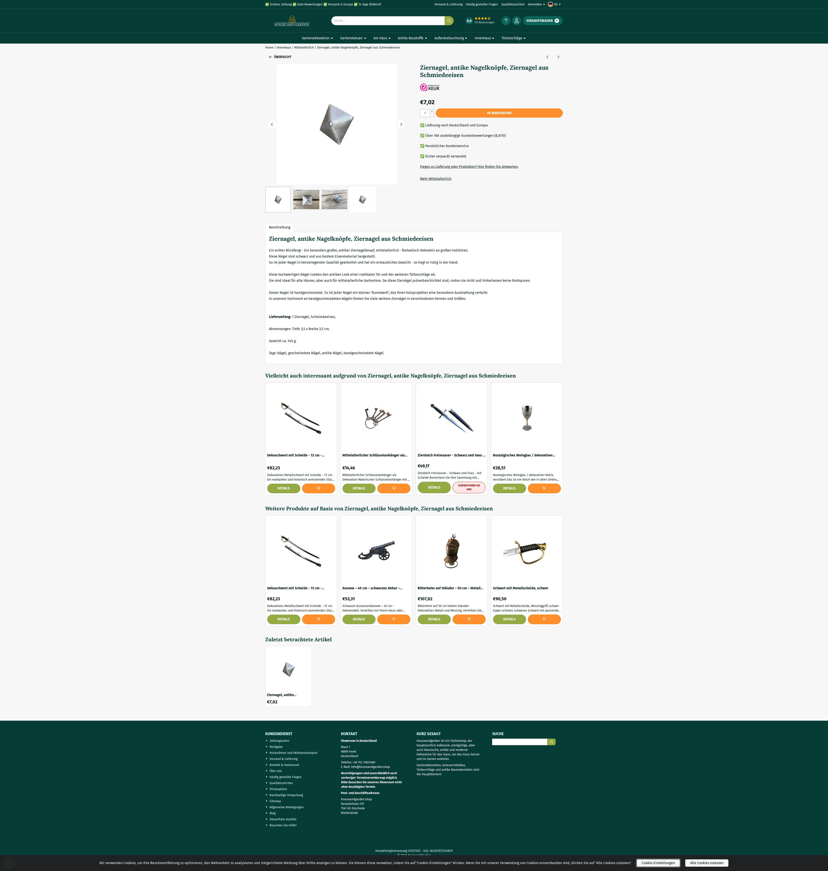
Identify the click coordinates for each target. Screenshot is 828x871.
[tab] (279, 227)
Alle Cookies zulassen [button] (706, 863)
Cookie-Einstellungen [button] (658, 863)
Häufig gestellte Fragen (482, 4)
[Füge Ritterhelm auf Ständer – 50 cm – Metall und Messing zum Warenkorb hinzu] (469, 619)
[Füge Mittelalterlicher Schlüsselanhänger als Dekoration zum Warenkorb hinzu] (394, 488)
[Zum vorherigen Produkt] (547, 56)
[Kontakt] (505, 20)
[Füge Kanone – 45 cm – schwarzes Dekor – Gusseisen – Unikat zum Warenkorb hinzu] (394, 619)
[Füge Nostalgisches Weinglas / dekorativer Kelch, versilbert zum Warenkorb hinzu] (544, 488)
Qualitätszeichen (513, 4)
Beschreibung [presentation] (279, 227)
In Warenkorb (499, 113)
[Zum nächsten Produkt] (558, 56)
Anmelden (535, 4)
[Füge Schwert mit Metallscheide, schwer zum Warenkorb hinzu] (544, 619)
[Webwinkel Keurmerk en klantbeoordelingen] (429, 88)
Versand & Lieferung (448, 4)
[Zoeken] (551, 742)
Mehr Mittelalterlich (435, 179)
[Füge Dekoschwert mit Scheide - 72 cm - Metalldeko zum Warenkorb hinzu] (318, 488)
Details (284, 488)
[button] (555, 4)
